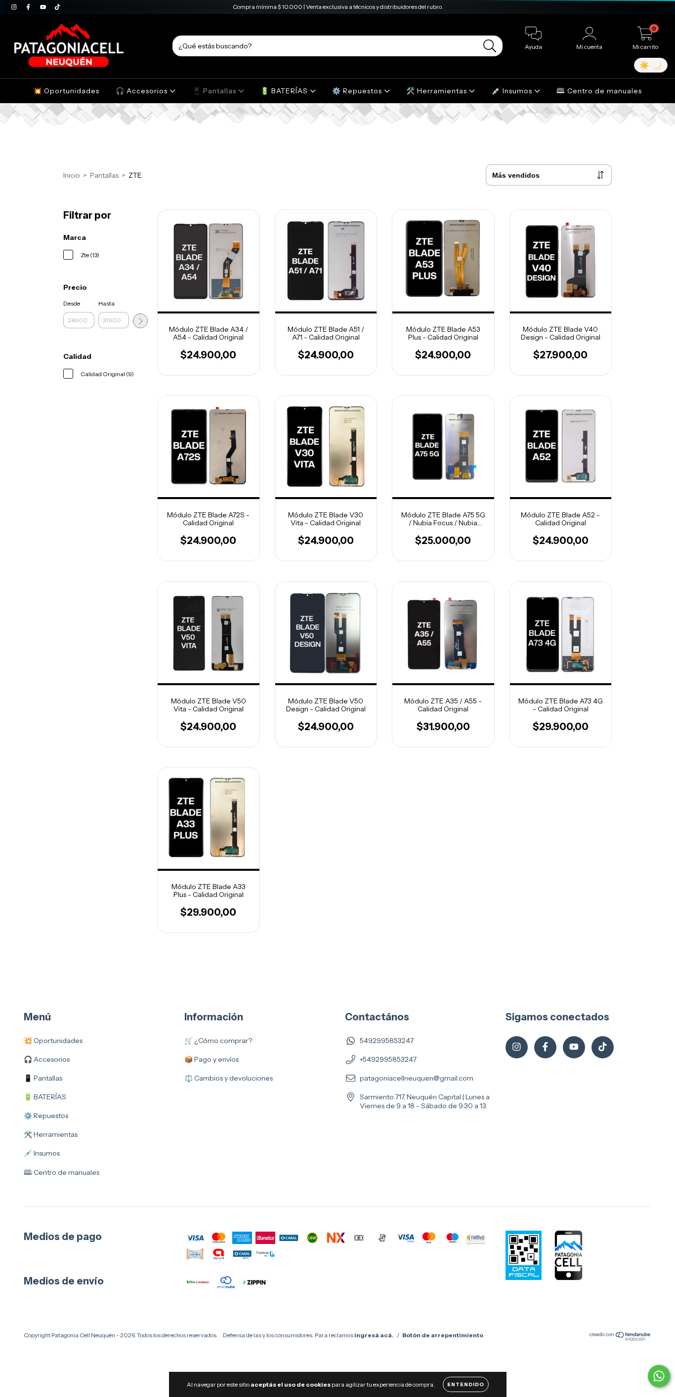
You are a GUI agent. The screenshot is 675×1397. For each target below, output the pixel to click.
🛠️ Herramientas (437, 90)
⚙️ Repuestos (358, 90)
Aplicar (140, 320)
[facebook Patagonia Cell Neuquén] (29, 6)
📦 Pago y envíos (211, 1059)
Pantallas (104, 175)
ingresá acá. (374, 1335)
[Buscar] (490, 46)
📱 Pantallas (215, 90)
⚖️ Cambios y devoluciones (228, 1078)
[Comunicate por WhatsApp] (659, 1376)
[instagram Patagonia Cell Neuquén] (14, 6)
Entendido (465, 1384)
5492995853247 (387, 1040)
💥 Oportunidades (66, 90)
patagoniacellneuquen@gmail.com (416, 1078)
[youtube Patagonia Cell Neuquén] (44, 6)
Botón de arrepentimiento (442, 1335)
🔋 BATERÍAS (285, 90)
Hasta (106, 303)
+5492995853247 (388, 1059)
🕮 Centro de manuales (599, 90)
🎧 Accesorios (142, 90)
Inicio (71, 175)
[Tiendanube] (620, 1338)
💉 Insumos (513, 90)
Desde (71, 303)
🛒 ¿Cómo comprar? (218, 1040)
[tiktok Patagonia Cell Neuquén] (57, 6)
